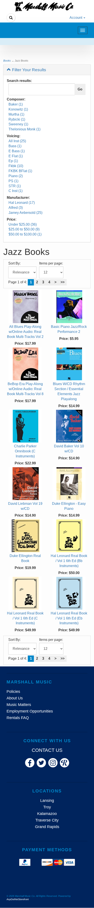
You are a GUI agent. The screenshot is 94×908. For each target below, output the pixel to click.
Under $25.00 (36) (23, 224)
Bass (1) (15, 146)
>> (62, 282)
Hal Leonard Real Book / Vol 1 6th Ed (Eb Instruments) (69, 618)
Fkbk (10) (16, 166)
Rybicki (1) (17, 119)
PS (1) (13, 181)
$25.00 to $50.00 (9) (24, 229)
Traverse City (47, 820)
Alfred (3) (16, 207)
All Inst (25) (17, 141)
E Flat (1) (16, 156)
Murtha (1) (16, 114)
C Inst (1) (16, 191)
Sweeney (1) (18, 124)
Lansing (47, 800)
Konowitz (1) (18, 109)
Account (76, 17)
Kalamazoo (47, 813)
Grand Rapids (47, 827)
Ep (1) (13, 161)
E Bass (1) (17, 151)
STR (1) (15, 186)
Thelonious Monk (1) (24, 129)
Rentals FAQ (18, 718)
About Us (15, 698)
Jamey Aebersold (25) (25, 212)
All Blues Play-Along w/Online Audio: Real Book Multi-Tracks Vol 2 (25, 332)
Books (7, 60)
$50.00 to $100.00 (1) (25, 234)
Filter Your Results (28, 69)
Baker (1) (16, 104)
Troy (47, 807)
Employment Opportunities (30, 711)
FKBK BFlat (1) (20, 171)
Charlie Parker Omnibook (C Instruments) (25, 451)
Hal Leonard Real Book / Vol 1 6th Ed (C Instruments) (25, 618)
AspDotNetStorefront (18, 899)
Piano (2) (16, 176)
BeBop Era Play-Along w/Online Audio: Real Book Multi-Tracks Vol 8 (25, 389)
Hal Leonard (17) (22, 202)
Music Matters (19, 704)
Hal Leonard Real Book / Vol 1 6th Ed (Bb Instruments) (69, 561)
